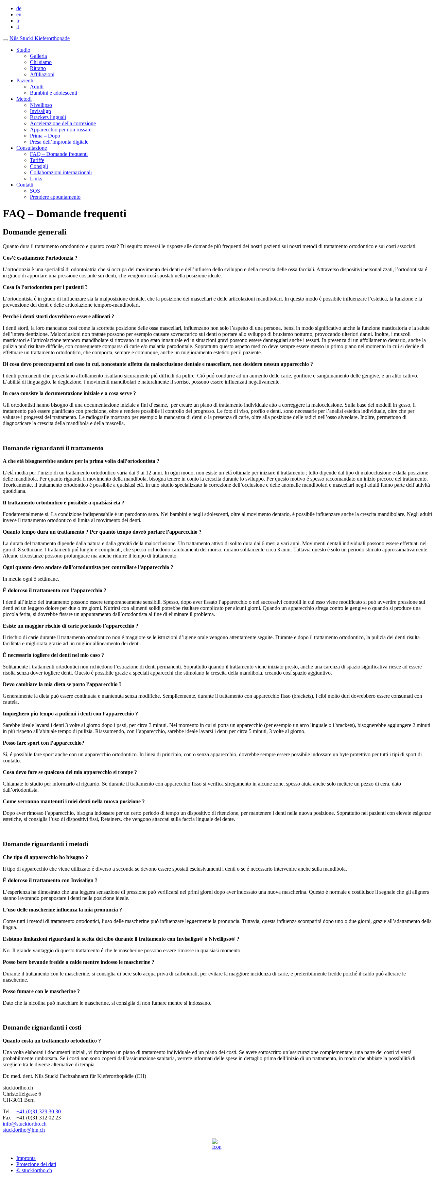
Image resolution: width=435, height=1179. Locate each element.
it (17, 27)
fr (18, 20)
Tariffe (37, 160)
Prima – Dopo (45, 136)
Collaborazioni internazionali (61, 172)
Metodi (24, 99)
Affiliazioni (42, 74)
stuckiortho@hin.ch (24, 1130)
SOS (35, 191)
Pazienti (24, 80)
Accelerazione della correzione (63, 123)
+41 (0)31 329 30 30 (38, 1111)
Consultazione (31, 148)
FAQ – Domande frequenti (59, 154)
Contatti (24, 185)
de (18, 8)
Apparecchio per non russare (60, 129)
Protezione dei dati (36, 1164)
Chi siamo (41, 62)
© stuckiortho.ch (34, 1170)
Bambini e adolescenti (53, 93)
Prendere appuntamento (55, 197)
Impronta (26, 1158)
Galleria (38, 56)
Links (36, 178)
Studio (23, 50)
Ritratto (38, 68)
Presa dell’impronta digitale (59, 142)
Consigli (39, 166)
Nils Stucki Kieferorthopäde (40, 38)
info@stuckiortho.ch (25, 1124)
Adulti (37, 87)
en (18, 14)
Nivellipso (41, 105)
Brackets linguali (48, 117)
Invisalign (40, 111)
